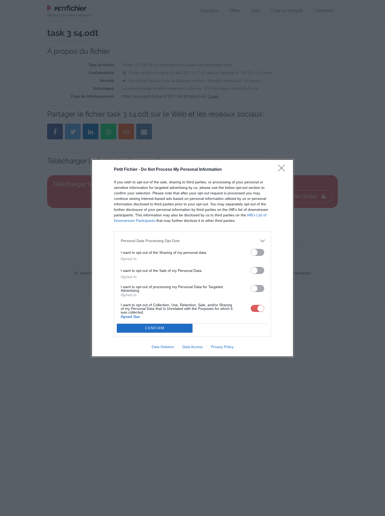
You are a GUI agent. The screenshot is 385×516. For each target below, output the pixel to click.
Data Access (192, 347)
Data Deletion (163, 347)
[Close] (283, 170)
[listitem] (192, 241)
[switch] (257, 252)
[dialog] (192, 258)
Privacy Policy (222, 347)
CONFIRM (154, 328)
